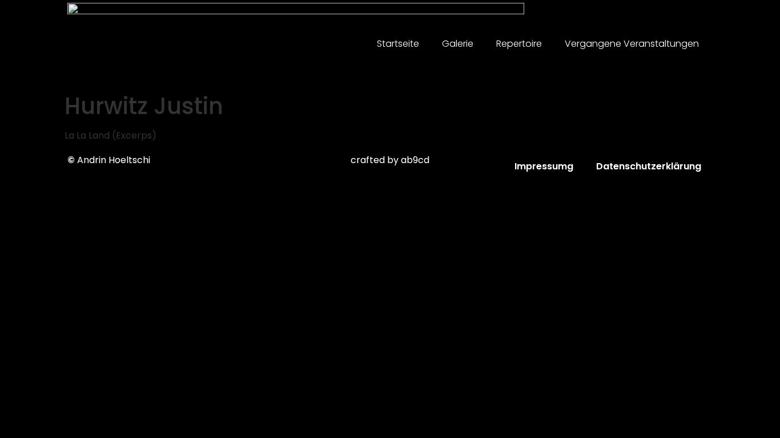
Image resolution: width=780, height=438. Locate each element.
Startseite (398, 43)
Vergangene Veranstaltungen (632, 43)
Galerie (457, 43)
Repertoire (519, 43)
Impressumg (543, 166)
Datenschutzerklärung (648, 166)
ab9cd (415, 160)
